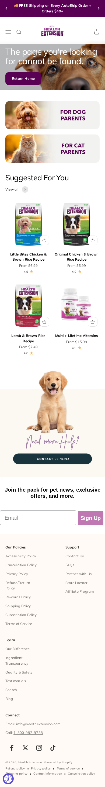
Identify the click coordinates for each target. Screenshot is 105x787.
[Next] (99, 8)
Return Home (23, 78)
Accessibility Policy (20, 556)
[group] (52, 423)
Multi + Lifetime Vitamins (76, 335)
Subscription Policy (21, 615)
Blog (9, 698)
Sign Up (90, 518)
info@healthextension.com (38, 724)
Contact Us (74, 556)
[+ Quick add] (44, 240)
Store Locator (76, 583)
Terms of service (68, 768)
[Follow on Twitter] (25, 747)
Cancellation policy (81, 773)
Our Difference (17, 649)
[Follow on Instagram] (39, 747)
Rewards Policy (18, 597)
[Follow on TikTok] (53, 747)
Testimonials (15, 681)
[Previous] (6, 8)
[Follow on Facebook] (11, 747)
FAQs (69, 565)
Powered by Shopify (58, 762)
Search (11, 690)
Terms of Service (18, 624)
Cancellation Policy (21, 565)
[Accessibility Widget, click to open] (8, 778)
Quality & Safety (19, 672)
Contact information (47, 773)
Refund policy (15, 768)
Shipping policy (16, 773)
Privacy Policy (16, 574)
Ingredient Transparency (16, 660)
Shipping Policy (18, 606)
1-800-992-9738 (28, 732)
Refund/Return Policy (17, 586)
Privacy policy (41, 768)
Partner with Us (78, 574)
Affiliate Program (79, 591)
